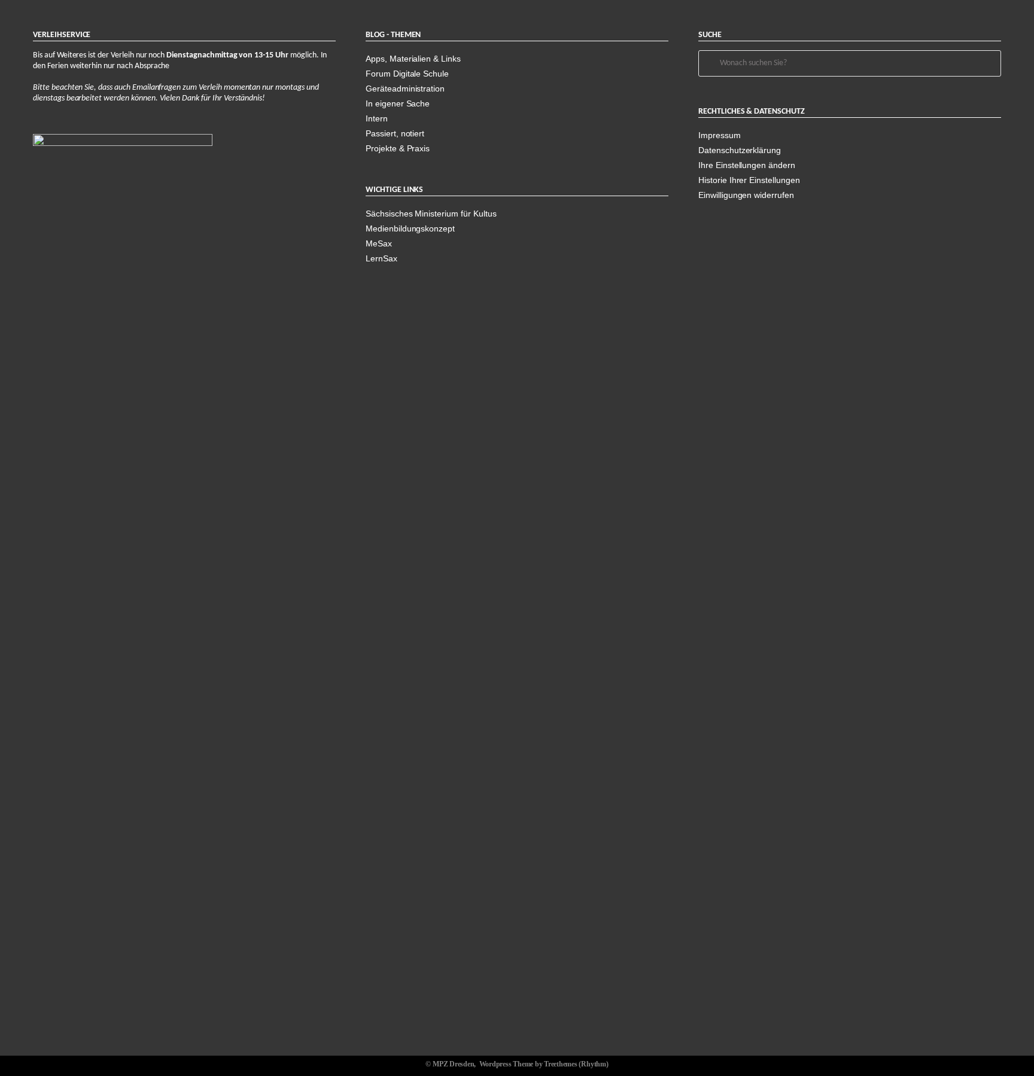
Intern (377, 118)
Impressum (719, 135)
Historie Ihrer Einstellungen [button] (749, 180)
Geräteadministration (405, 88)
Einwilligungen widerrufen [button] (746, 195)
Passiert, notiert (395, 133)
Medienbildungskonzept (410, 228)
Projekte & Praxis (398, 148)
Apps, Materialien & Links (413, 58)
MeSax (379, 243)
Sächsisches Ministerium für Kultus (431, 213)
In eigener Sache (398, 103)
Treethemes (560, 1064)
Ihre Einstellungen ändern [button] (746, 165)
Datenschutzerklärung (739, 150)
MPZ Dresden (453, 1064)
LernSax (381, 258)
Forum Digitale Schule (407, 73)
